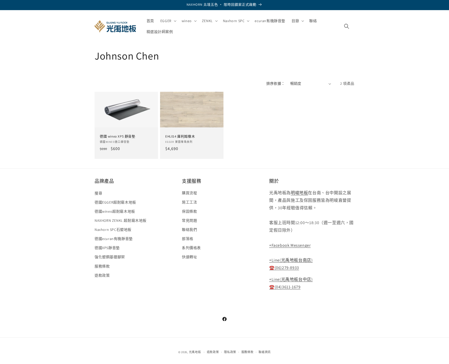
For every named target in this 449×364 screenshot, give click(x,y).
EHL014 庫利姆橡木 (180, 137)
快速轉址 (189, 257)
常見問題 (189, 220)
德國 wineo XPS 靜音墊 (117, 137)
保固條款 (189, 211)
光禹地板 (195, 352)
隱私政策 (230, 352)
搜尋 (98, 193)
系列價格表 (191, 247)
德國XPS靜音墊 (107, 247)
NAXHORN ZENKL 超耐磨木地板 (121, 220)
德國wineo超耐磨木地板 (115, 211)
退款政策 (102, 275)
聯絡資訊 (265, 352)
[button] (168, 20)
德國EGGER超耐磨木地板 (115, 202)
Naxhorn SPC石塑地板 (113, 229)
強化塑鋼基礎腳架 (110, 257)
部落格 (187, 238)
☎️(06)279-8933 (284, 267)
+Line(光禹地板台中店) (291, 279)
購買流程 (189, 193)
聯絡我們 (189, 229)
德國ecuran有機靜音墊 (114, 238)
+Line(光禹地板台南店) (291, 260)
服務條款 (102, 266)
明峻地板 (299, 193)
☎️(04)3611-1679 (284, 287)
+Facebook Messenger (290, 245)
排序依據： (275, 83)
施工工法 (189, 202)
